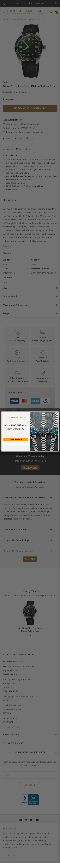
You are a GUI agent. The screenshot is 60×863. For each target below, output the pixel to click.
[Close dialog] (56, 413)
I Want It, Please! (15, 439)
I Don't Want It (15, 444)
